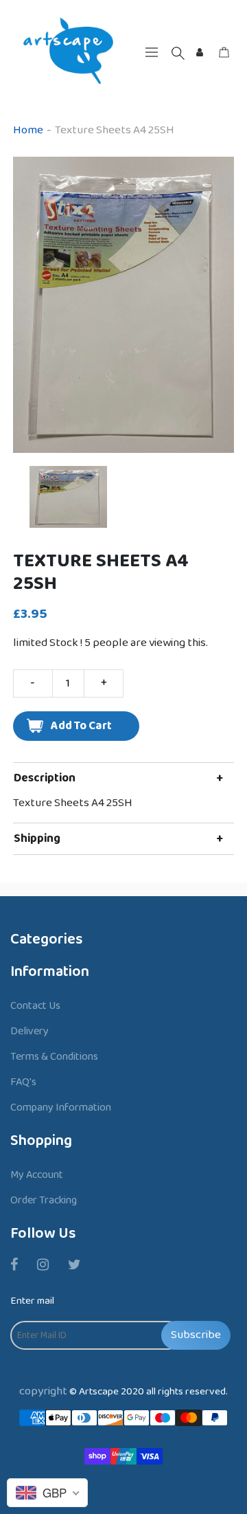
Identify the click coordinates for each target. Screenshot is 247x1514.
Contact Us (35, 1006)
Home (28, 130)
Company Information (60, 1107)
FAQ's (23, 1082)
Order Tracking (43, 1200)
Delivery (29, 1031)
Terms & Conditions (54, 1056)
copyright (43, 1391)
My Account (36, 1175)
